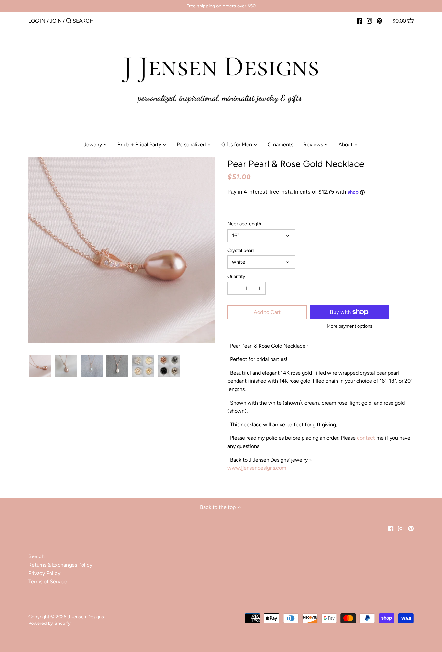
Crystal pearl (240, 250)
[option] (39, 366)
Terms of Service (47, 582)
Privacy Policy (44, 573)
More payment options (349, 326)
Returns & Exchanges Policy (60, 565)
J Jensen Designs (86, 617)
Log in (36, 21)
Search (36, 556)
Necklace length (244, 224)
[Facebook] (359, 21)
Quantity (236, 276)
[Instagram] (369, 21)
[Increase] (259, 288)
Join (55, 21)
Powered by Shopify (49, 623)
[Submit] (69, 21)
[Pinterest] (379, 21)
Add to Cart (267, 312)
